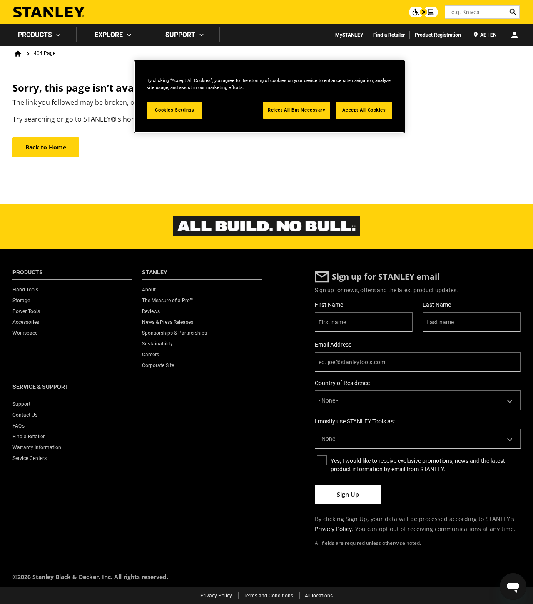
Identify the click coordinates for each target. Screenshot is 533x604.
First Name (329, 304)
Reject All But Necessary (297, 110)
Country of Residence (342, 383)
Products (35, 35)
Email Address (333, 344)
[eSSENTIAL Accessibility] (423, 12)
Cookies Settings (174, 110)
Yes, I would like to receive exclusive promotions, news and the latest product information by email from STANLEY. (418, 464)
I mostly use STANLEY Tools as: (355, 421)
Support (180, 35)
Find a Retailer (389, 35)
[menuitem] (38, 35)
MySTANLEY (349, 35)
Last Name (437, 304)
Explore (109, 35)
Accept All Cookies (364, 110)
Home (18, 54)
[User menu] (514, 34)
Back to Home (45, 147)
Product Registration (438, 35)
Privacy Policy (333, 529)
